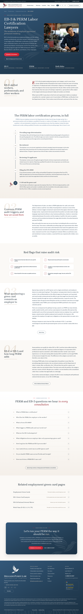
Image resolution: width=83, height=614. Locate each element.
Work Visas (41, 332)
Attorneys (38, 5)
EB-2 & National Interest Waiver (41, 383)
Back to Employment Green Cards (14, 58)
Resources (50, 576)
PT (62, 5)
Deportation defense (35, 578)
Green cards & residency (36, 573)
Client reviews (51, 573)
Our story (50, 571)
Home (5, 11)
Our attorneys (51, 568)
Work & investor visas (35, 576)
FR (65, 5)
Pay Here (9, 591)
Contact (53, 5)
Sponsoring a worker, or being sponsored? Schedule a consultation (41, 467)
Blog (49, 5)
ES (8, 587)
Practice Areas (30, 5)
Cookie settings (41, 609)
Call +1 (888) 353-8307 (49, 547)
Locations (44, 5)
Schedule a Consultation (74, 5)
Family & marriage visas (36, 568)
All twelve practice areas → (36, 581)
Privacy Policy (34, 609)
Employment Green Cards (21, 11)
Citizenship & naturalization (36, 571)
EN (57, 5)
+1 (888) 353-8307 (75, 1)
